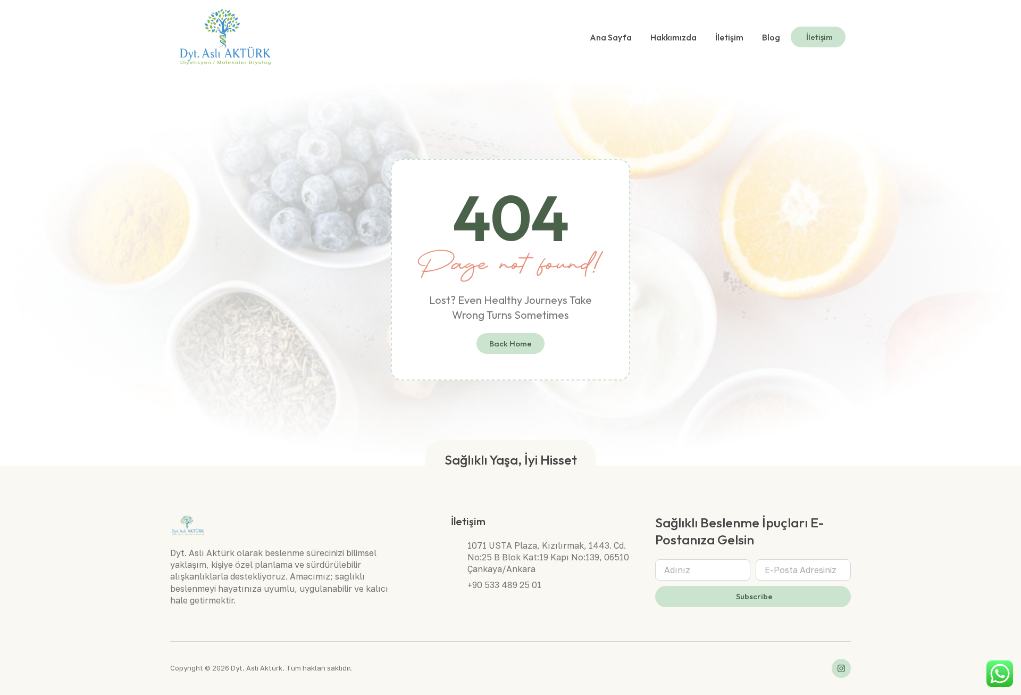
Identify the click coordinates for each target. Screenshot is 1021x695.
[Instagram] (841, 668)
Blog (771, 37)
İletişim (729, 37)
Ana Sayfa (611, 37)
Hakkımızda (673, 37)
